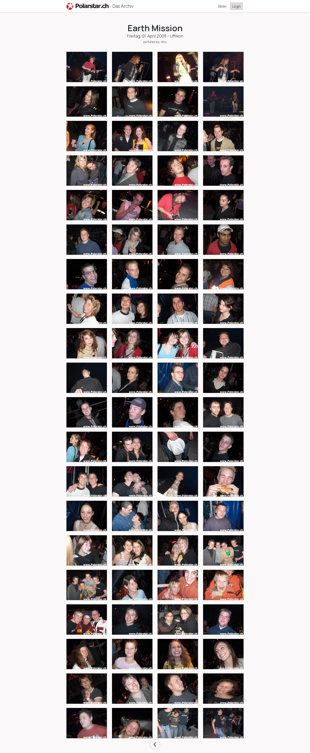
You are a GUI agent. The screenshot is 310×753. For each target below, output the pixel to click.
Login (236, 6)
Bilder (222, 6)
